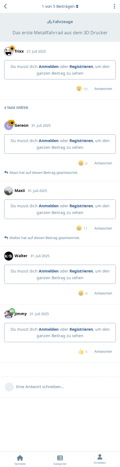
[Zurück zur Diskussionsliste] (5, 6)
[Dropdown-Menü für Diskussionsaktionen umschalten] (114, 6)
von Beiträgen (58, 6)
